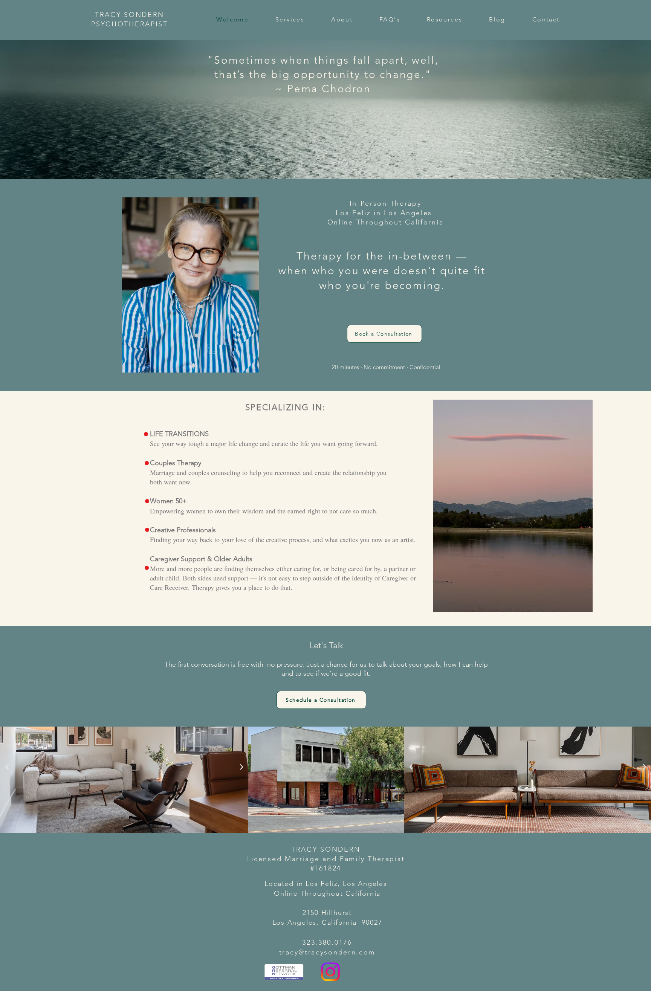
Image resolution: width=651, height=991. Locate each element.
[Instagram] (330, 971)
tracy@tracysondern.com (327, 952)
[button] (290, 19)
